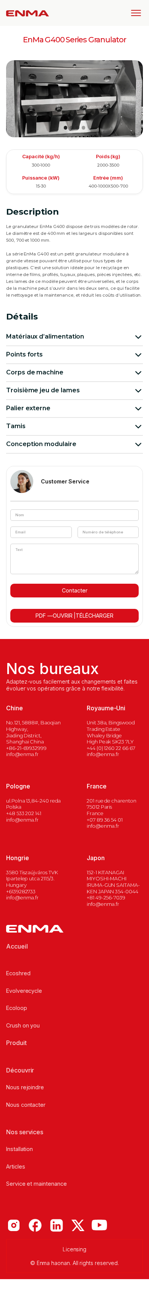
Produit (16, 1043)
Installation (19, 1149)
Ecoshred (18, 973)
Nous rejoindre (25, 1087)
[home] (27, 13)
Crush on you (23, 1025)
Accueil (17, 946)
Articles (15, 1166)
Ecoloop (16, 1008)
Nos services (24, 1132)
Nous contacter (25, 1104)
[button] (133, 13)
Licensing (74, 1249)
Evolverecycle (24, 990)
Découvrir (20, 1070)
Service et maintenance (36, 1183)
